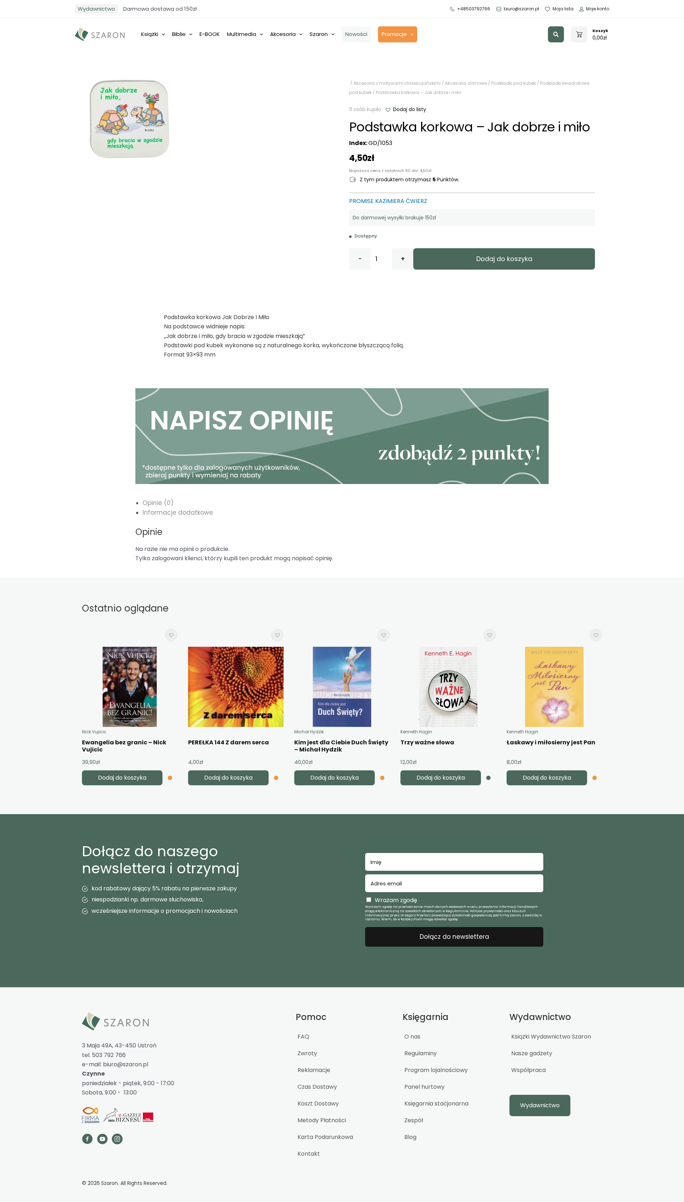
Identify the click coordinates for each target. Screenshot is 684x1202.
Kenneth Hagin (416, 732)
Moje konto (597, 9)
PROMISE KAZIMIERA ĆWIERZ (388, 201)
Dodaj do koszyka (504, 258)
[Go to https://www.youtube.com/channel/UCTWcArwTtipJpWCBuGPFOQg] (102, 1140)
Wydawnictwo (96, 8)
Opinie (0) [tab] (157, 503)
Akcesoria (283, 34)
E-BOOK (210, 34)
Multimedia (241, 34)
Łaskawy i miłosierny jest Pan (551, 742)
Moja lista (563, 9)
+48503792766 (473, 9)
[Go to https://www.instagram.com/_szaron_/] (117, 1140)
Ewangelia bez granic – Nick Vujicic (124, 746)
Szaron (319, 34)
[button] (556, 34)
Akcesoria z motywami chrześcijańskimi (397, 83)
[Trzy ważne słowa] (448, 687)
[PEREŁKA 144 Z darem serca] (236, 687)
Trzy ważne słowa (427, 742)
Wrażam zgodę (396, 900)
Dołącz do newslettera (454, 936)
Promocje (394, 34)
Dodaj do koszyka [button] (122, 778)
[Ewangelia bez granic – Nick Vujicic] (130, 687)
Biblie (179, 34)
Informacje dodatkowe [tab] (177, 512)
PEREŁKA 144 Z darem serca (228, 742)
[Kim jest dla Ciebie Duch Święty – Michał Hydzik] (342, 687)
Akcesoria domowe (466, 83)
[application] (161, 34)
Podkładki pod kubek (513, 83)
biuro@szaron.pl (521, 9)
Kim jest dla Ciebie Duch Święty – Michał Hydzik (341, 746)
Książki (149, 34)
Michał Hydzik (309, 732)
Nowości (356, 34)
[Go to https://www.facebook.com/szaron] (87, 1140)
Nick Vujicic (94, 732)
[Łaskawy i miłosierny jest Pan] (554, 687)
